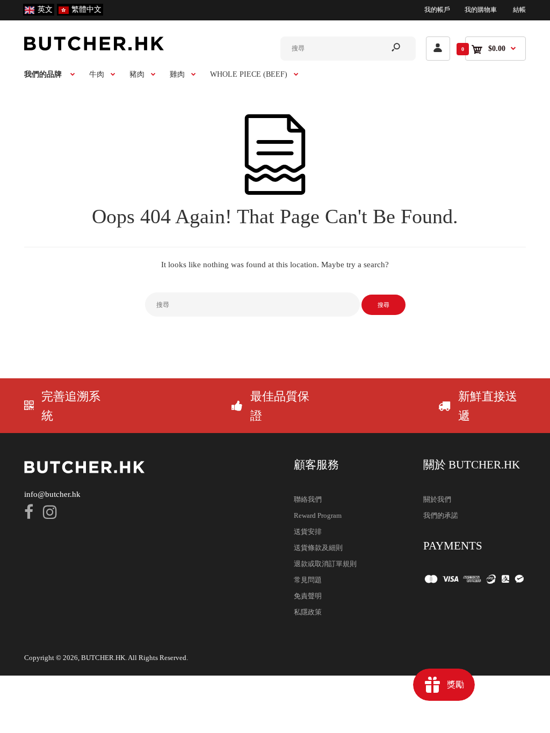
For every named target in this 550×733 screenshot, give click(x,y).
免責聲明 (308, 596)
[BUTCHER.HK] (94, 48)
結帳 (519, 9)
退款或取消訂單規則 (325, 564)
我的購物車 (481, 9)
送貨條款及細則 (318, 548)
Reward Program (318, 515)
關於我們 (437, 499)
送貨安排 (308, 531)
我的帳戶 (437, 9)
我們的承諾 (440, 515)
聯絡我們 (308, 499)
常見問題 (308, 580)
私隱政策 (308, 612)
